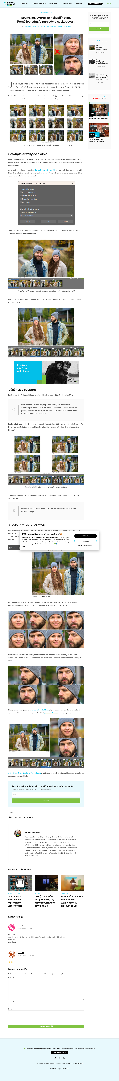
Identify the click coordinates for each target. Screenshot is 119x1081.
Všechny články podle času (55, 1063)
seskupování (58, 26)
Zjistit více (25, 546)
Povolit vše (86, 536)
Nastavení (85, 541)
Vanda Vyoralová (32, 832)
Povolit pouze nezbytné (85, 545)
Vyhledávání (67, 1063)
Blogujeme (79, 3)
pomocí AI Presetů (51, 713)
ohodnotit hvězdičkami (40, 710)
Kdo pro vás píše (41, 1063)
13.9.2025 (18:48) (22, 955)
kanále (100, 98)
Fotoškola (23, 3)
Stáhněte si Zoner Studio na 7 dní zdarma (24, 773)
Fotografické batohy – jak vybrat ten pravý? (102, 61)
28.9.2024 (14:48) (22, 928)
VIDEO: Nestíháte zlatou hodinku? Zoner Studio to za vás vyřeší (96, 139)
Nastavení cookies (77, 1063)
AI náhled (28, 26)
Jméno (11, 1002)
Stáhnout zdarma (95, 3)
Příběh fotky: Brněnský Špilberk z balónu (101, 47)
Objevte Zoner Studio (59, 1052)
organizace (37, 26)
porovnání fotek (47, 26)
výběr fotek (67, 26)
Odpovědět (33, 928)
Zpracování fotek (38, 3)
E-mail (10, 1009)
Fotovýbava (53, 3)
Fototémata (67, 3)
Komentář (12, 977)
